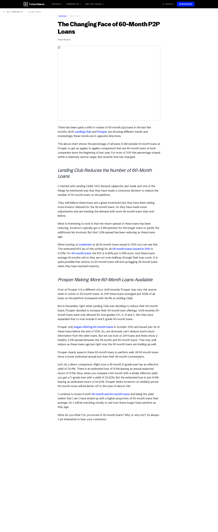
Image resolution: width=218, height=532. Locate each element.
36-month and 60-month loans (111, 394)
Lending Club (83, 131)
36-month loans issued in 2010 (131, 249)
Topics (55, 4)
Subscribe (185, 4)
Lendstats (85, 244)
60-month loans (81, 253)
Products (73, 4)
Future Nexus (36, 4)
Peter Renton (64, 39)
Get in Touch (93, 4)
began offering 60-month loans (93, 327)
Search (169, 4)
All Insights (15, 12)
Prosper (102, 131)
